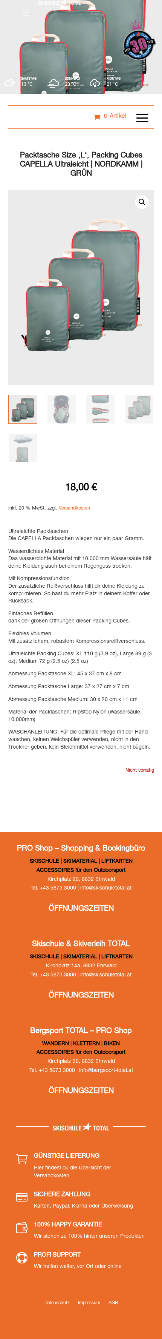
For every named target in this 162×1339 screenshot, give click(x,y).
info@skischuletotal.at (105, 888)
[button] (142, 202)
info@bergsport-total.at (106, 1070)
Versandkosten (74, 508)
